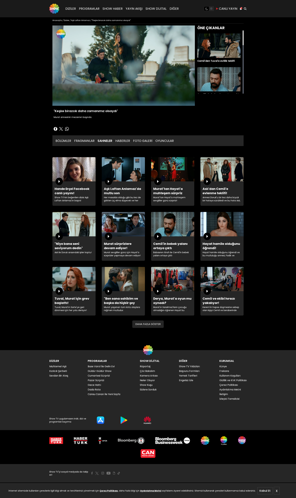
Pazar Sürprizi (96, 380)
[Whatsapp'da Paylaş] (67, 129)
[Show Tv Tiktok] (118, 473)
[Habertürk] (56, 440)
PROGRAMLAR (89, 8)
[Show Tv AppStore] (100, 420)
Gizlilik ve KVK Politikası (233, 380)
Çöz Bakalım (147, 371)
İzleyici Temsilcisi (229, 399)
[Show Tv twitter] (97, 473)
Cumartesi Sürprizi (99, 375)
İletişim (223, 394)
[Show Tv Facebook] (92, 473)
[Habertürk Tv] (80, 440)
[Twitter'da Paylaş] (61, 129)
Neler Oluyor (147, 380)
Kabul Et (265, 491)
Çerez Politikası (109, 490)
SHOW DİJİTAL (156, 8)
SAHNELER (105, 141)
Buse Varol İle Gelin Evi (101, 366)
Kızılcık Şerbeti (58, 371)
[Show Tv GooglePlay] (124, 420)
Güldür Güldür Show (99, 371)
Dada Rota (94, 389)
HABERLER (122, 141)
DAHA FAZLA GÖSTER (148, 324)
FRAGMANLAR (84, 141)
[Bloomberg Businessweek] (172, 440)
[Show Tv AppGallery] (147, 420)
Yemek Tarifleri (188, 375)
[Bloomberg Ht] (131, 440)
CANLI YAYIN (228, 8)
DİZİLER (70, 8)
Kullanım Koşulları (229, 375)
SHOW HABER (113, 8)
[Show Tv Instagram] (102, 473)
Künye (223, 366)
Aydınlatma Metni (150, 490)
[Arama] (245, 8)
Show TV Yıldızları (189, 366)
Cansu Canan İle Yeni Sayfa (104, 394)
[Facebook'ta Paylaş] (55, 129)
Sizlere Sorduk (148, 389)
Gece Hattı (94, 385)
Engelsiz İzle (186, 380)
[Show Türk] (223, 440)
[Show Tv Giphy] (114, 473)
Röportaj (145, 366)
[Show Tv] (54, 9)
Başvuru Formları (189, 371)
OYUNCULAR (164, 141)
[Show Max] (242, 440)
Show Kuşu (146, 385)
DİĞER (174, 8)
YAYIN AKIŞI (134, 8)
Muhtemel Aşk (58, 366)
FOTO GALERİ (142, 141)
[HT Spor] (102, 440)
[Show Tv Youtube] (109, 473)
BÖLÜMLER (63, 141)
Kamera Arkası (149, 375)
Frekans (224, 371)
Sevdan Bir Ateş (58, 375)
